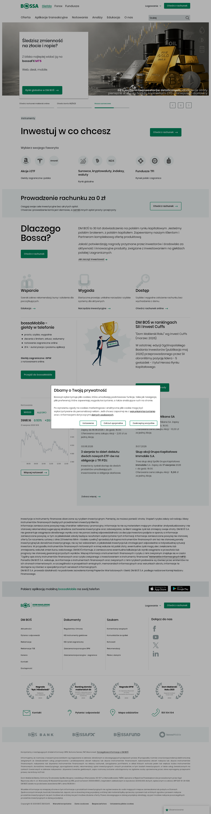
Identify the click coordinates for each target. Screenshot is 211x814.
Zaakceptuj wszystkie (143, 423)
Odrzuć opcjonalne (113, 423)
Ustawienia (88, 423)
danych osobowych (102, 414)
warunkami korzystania (142, 411)
